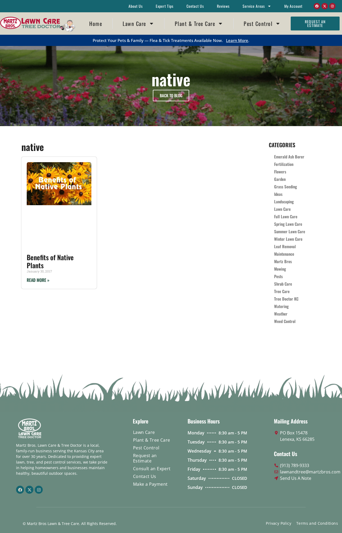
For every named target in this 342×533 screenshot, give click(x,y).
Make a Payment (150, 484)
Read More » (38, 280)
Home (95, 24)
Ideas (278, 194)
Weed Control (285, 321)
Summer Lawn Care (289, 231)
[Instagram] (332, 6)
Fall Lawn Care (285, 216)
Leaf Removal (285, 246)
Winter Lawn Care (288, 239)
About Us (136, 6)
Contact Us (195, 6)
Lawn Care (134, 24)
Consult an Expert (152, 468)
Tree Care (282, 291)
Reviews (223, 6)
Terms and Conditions (317, 523)
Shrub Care (283, 284)
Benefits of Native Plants (50, 261)
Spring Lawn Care (288, 224)
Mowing (280, 269)
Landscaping (284, 201)
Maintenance (284, 254)
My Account (293, 6)
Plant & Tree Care (195, 24)
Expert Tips (164, 6)
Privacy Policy (278, 523)
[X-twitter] (324, 6)
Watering (281, 306)
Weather (280, 314)
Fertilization (283, 164)
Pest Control (258, 24)
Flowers (280, 171)
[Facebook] (317, 6)
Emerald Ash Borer (289, 156)
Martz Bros (283, 261)
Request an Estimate (145, 458)
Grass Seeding (285, 186)
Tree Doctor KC (286, 299)
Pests (278, 276)
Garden (280, 179)
